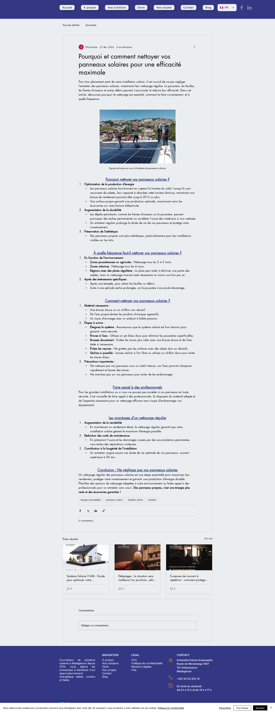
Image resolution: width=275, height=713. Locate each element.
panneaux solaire (114, 499)
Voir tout (208, 538)
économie (91, 25)
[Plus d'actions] (194, 47)
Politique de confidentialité (171, 707)
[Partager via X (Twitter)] (87, 510)
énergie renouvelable (91, 499)
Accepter (260, 707)
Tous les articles (71, 25)
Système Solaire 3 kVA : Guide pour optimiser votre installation (86, 578)
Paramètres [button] (225, 707)
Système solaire (135, 499)
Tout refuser (242, 707)
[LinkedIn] (249, 7)
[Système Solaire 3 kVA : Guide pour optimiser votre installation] (86, 557)
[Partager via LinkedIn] (95, 510)
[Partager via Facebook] (80, 510)
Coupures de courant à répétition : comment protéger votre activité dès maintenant (188, 578)
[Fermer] (271, 707)
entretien (152, 499)
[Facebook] (242, 7)
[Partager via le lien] (103, 510)
